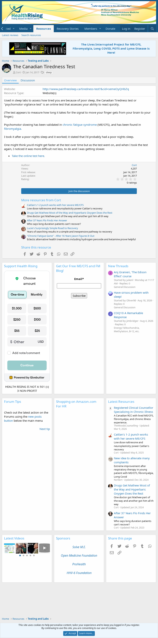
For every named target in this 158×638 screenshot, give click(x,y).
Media (23, 28)
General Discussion (124, 287)
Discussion (28, 80)
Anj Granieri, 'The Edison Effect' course (130, 274)
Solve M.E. (79, 547)
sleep (49, 72)
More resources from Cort (41, 200)
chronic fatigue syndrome (80, 124)
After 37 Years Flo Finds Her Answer (47, 220)
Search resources (31, 35)
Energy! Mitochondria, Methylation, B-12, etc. (127, 329)
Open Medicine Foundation (79, 555)
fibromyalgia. (13, 129)
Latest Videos (14, 538)
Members (90, 28)
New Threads (118, 266)
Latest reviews (10, 35)
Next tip (45, 429)
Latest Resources (121, 401)
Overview (10, 80)
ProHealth (79, 564)
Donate (110, 28)
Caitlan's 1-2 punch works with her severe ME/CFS (55, 205)
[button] (13, 28)
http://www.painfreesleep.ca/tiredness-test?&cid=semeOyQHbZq (86, 89)
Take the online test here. (28, 156)
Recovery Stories (68, 28)
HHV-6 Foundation (79, 573)
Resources (43, 28)
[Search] (152, 28)
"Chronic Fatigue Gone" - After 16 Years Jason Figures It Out (60, 236)
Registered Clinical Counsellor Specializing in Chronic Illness (133, 410)
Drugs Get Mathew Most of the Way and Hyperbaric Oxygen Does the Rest (69, 212)
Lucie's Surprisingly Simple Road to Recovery (52, 228)
